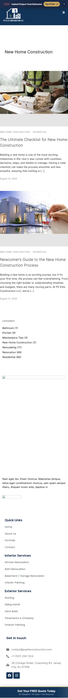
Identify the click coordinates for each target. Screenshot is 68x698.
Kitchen (6, 332)
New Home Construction (15, 132)
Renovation (9, 352)
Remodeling (9, 347)
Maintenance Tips (12, 337)
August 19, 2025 (8, 178)
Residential (40, 132)
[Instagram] (16, 675)
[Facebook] (9, 675)
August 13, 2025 (8, 298)
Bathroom (8, 328)
